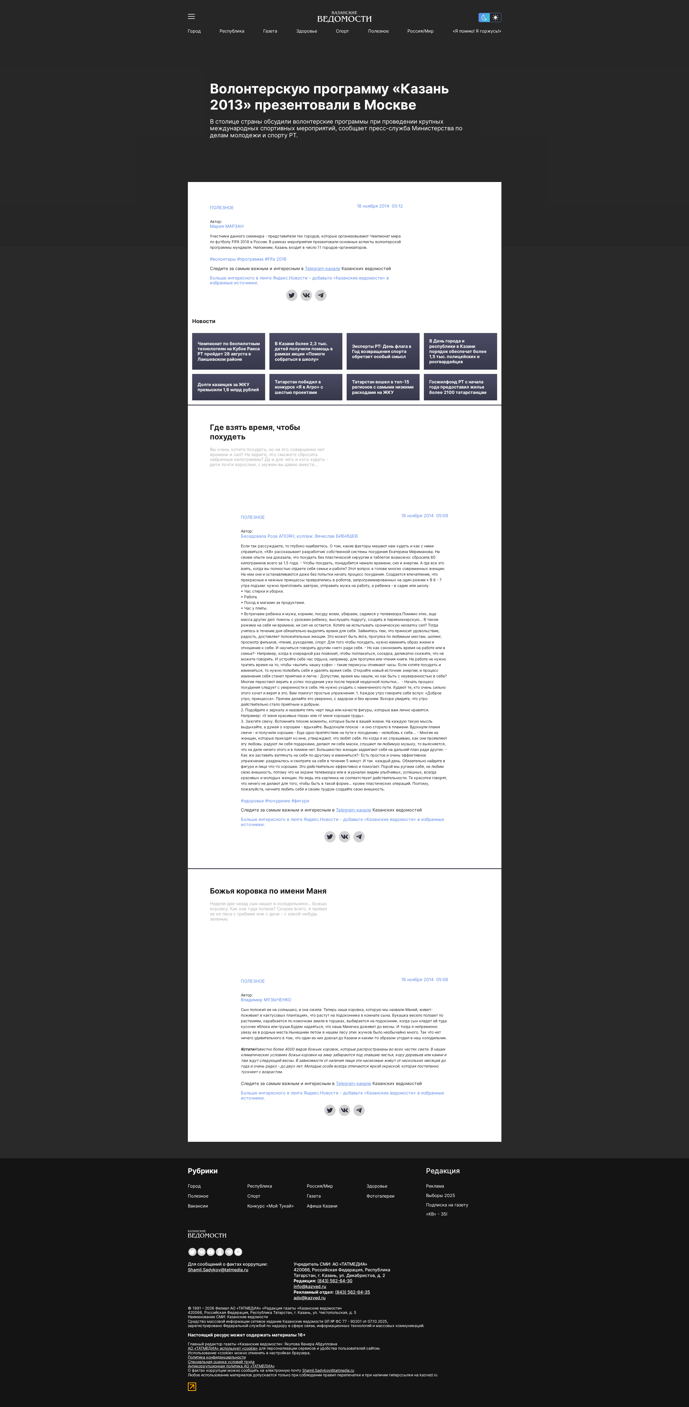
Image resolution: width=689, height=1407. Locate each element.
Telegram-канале (322, 268)
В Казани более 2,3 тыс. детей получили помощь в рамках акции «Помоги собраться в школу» (304, 351)
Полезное (378, 31)
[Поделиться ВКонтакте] (306, 295)
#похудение (278, 800)
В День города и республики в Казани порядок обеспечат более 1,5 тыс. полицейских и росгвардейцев (458, 351)
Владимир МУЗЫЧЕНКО (266, 999)
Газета (270, 31)
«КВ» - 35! (436, 1214)
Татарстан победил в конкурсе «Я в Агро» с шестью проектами (299, 387)
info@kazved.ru (310, 1286)
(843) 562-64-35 (352, 1292)
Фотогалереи (381, 1196)
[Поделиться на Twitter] (291, 295)
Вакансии (198, 1206)
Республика (232, 31)
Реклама (435, 1186)
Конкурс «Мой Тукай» (270, 1206)
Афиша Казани (322, 1206)
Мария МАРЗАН (227, 226)
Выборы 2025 (440, 1195)
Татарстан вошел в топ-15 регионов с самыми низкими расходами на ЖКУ (383, 387)
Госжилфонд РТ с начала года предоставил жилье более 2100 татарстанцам (457, 387)
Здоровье (306, 31)
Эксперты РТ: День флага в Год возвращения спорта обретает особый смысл (381, 351)
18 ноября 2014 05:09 (424, 515)
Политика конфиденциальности (217, 1357)
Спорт (342, 31)
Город (194, 31)
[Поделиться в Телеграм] (320, 295)
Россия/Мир (420, 31)
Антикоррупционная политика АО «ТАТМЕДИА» (231, 1366)
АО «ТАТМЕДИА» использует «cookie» (223, 1348)
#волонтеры (223, 259)
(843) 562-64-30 (334, 1280)
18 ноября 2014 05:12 (380, 206)
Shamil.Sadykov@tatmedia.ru (218, 1269)
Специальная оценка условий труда (221, 1361)
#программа (251, 259)
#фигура (300, 800)
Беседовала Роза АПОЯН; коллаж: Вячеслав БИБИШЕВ (299, 536)
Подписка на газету (447, 1205)
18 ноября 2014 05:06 (424, 979)
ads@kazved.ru (310, 1297)
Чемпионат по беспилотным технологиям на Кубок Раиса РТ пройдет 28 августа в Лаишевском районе (229, 351)
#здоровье (253, 800)
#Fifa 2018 (275, 259)
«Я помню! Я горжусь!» (477, 31)
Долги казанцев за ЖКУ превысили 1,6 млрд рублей (228, 387)
